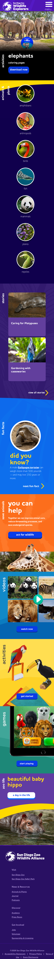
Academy (16, 913)
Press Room (17, 917)
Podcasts (16, 900)
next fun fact (31, 486)
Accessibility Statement (15, 954)
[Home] (16, 6)
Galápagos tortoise (28, 467)
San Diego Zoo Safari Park (23, 879)
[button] (49, 5)
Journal (15, 896)
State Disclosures (30, 957)
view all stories (36, 392)
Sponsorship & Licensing (22, 938)
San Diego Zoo (18, 875)
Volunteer (16, 934)
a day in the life (21, 795)
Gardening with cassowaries (20, 370)
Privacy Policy (35, 954)
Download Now (19, 70)
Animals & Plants (19, 891)
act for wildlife (25, 535)
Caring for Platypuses (24, 323)
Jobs (14, 930)
